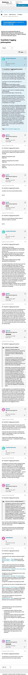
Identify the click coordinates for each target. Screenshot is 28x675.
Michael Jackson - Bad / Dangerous (10, 587)
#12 (25, 651)
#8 (25, 419)
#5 (25, 241)
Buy (11, 2)
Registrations (9, 3)
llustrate (5, 2)
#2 (25, 145)
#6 (25, 304)
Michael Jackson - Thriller (8, 559)
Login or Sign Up (21, 5)
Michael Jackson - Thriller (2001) (9, 560)
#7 (25, 341)
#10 (25, 495)
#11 (25, 548)
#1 (25, 69)
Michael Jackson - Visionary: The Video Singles (13, 576)
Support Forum (19, 2)
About (17, 3)
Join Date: (8, 63)
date (6, 129)
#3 (25, 185)
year (19, 129)
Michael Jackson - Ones (7, 598)
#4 (25, 213)
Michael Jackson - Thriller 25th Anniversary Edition (14, 569)
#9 (25, 458)
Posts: (7, 65)
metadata (10, 129)
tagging (15, 129)
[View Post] (23, 501)
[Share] (24, 65)
